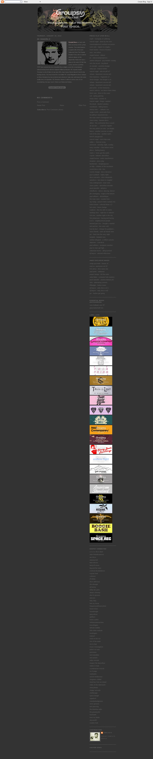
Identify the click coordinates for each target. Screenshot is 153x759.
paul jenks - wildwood (97, 271)
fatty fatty (93, 601)
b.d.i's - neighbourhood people (100, 221)
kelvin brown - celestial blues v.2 (101, 204)
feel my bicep (94, 603)
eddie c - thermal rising (97, 142)
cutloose (93, 576)
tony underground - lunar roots (100, 183)
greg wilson (93, 614)
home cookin (94, 620)
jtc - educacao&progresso (98, 58)
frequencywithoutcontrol (98, 606)
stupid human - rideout (97, 55)
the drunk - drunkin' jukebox (99, 104)
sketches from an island (98, 682)
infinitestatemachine (97, 622)
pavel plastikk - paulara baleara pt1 (102, 280)
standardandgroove (96, 701)
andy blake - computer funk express (102, 277)
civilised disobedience (97, 571)
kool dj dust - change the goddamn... (102, 229)
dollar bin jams (95, 590)
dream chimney (95, 592)
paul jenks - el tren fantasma (99, 88)
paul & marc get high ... (98, 248)
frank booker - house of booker (100, 50)
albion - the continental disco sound (102, 123)
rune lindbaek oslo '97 (97, 305)
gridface (92, 617)
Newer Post (41, 105)
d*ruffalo (92, 579)
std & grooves (94, 704)
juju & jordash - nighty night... (100, 175)
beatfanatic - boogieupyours (99, 164)
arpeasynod (94, 560)
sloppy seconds (95, 690)
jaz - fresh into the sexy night (100, 234)
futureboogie (94, 611)
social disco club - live (97, 169)
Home (62, 105)
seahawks (93, 674)
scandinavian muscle (97, 668)
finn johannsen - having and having (102, 218)
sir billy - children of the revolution (101, 166)
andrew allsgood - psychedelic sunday (103, 60)
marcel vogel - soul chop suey (100, 139)
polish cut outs (95, 649)
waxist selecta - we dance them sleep (103, 90)
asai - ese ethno (95, 52)
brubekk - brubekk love (97, 237)
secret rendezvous (96, 677)
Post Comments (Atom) (55, 110)
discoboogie (94, 584)
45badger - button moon (98, 285)
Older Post (82, 105)
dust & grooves (95, 595)
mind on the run (95, 639)
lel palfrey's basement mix (99, 115)
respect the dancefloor (97, 663)
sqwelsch (93, 698)
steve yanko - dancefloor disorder (101, 185)
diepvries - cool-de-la (97, 242)
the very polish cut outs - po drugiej (102, 128)
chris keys (107, 732)
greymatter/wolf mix (96, 308)
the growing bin (95, 712)
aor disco (93, 557)
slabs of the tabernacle (97, 685)
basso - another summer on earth (101, 131)
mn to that (93, 644)
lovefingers (93, 633)
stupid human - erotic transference (101, 158)
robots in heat (94, 666)
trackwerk (93, 715)
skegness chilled (95, 679)
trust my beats (95, 717)
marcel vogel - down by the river (101, 41)
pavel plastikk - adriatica (98, 188)
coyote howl (94, 573)
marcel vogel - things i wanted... (101, 101)
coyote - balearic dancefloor (99, 155)
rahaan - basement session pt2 (100, 82)
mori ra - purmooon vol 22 (98, 266)
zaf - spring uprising (96, 96)
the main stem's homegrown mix (101, 118)
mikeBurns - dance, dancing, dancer (102, 191)
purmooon (93, 652)
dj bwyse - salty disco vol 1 (99, 288)
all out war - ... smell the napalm (101, 126)
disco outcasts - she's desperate (101, 177)
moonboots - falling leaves (99, 107)
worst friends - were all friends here (102, 232)
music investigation (96, 647)
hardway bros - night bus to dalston (102, 213)
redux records (94, 660)
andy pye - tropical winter (98, 69)
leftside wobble (95, 628)
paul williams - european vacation (101, 245)
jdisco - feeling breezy (97, 150)
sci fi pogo (93, 671)
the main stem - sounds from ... (101, 199)
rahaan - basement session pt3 (100, 74)
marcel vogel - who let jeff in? (100, 71)
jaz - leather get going (97, 293)
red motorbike (94, 655)
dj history (93, 587)
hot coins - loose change (98, 207)
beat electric (94, 562)
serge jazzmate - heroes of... (100, 263)
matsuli (92, 636)
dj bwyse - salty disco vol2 (99, 290)
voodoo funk (94, 723)
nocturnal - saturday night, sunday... (102, 145)
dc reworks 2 (43, 39)
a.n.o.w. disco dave (96, 552)
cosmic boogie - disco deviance (101, 172)
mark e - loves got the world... (100, 153)
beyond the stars (95, 568)
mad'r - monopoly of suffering (100, 39)
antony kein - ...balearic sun (99, 109)
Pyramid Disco (72, 42)
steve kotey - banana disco (99, 120)
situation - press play (97, 161)
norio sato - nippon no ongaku (100, 47)
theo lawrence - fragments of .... (101, 77)
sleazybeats (94, 687)
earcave (92, 598)
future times (94, 609)
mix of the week (95, 641)
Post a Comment (43, 102)
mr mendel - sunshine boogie (100, 66)
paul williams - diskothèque (99, 196)
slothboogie (94, 693)
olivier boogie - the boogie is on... (101, 79)
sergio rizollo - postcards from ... (101, 112)
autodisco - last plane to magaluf (101, 180)
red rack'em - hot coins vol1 (99, 226)
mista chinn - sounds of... (98, 99)
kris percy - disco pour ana (99, 269)
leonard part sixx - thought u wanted (102, 223)
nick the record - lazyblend (99, 63)
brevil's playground (96, 137)
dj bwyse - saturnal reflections (100, 253)
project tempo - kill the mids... (100, 274)
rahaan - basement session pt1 (100, 85)
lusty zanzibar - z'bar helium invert (101, 147)
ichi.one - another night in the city (101, 215)
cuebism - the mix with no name (101, 210)
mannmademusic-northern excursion (102, 44)
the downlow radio (96, 709)
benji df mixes (94, 565)
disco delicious (95, 582)
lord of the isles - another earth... (101, 134)
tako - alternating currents (98, 282)
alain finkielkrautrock (97, 554)
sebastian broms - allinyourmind (101, 251)
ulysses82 (93, 720)
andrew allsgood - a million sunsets (102, 240)
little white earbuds (96, 630)
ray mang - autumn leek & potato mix (102, 202)
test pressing (94, 706)
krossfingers (94, 625)
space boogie (94, 696)
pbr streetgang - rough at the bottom (102, 194)
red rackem (93, 658)
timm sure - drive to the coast (100, 93)
